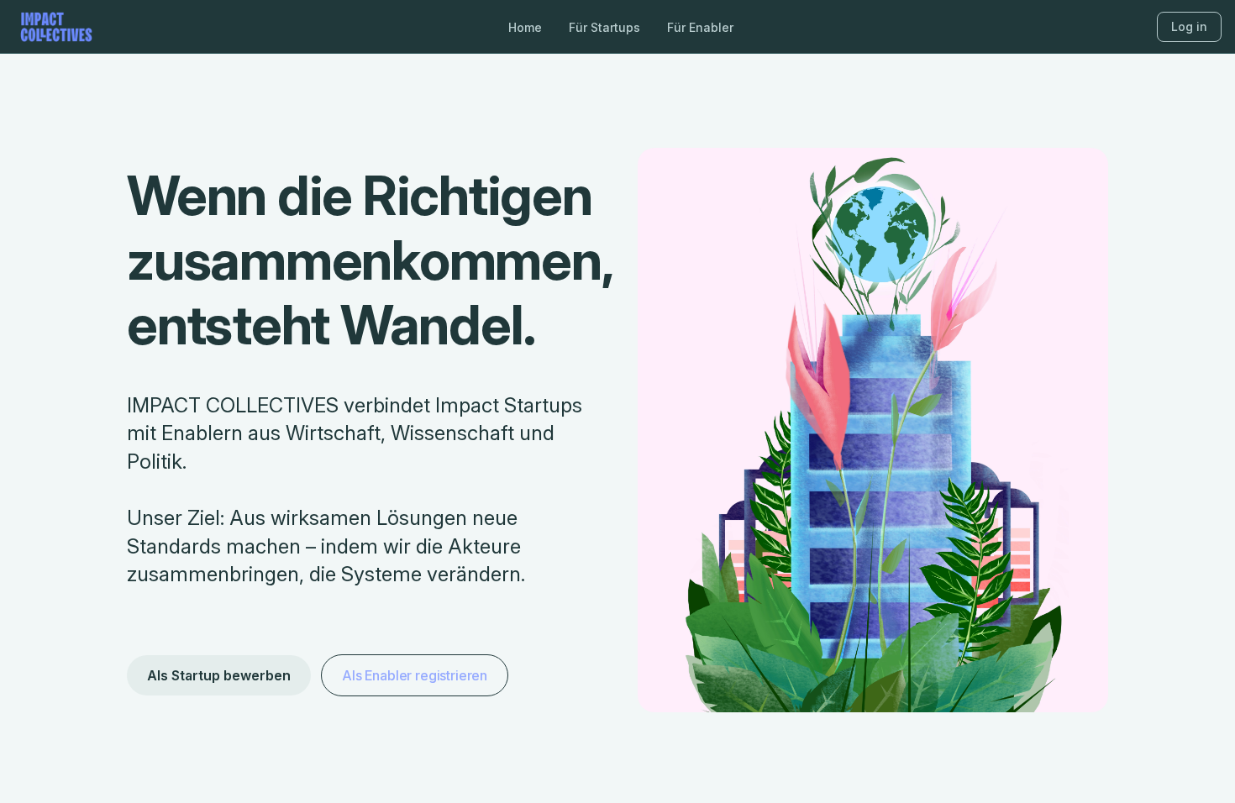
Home (525, 27)
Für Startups (604, 27)
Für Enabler (700, 27)
